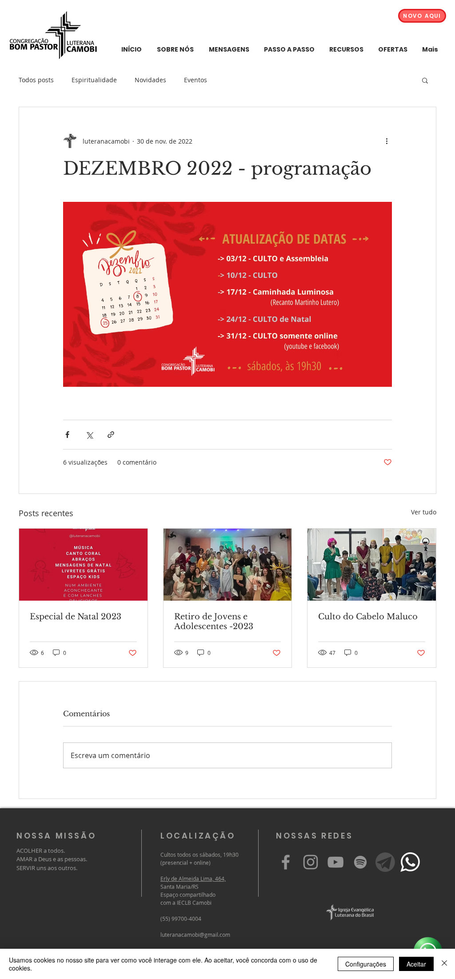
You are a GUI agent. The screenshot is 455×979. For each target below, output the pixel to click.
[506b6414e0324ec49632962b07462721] (385, 862)
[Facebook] (285, 862)
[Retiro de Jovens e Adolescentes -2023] (228, 565)
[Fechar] (444, 964)
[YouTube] (335, 862)
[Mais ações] (386, 141)
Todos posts (36, 80)
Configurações (365, 963)
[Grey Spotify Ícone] (360, 862)
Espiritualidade (94, 80)
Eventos (195, 80)
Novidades (150, 80)
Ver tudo (423, 512)
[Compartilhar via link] (111, 434)
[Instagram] (310, 862)
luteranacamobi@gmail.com (195, 934)
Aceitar (416, 963)
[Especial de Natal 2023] (83, 565)
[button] (425, 80)
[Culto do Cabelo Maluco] (371, 565)
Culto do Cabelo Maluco (368, 617)
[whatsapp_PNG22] (410, 862)
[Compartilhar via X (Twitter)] (89, 434)
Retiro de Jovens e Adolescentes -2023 (213, 621)
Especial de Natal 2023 (75, 617)
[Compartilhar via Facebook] (67, 434)
